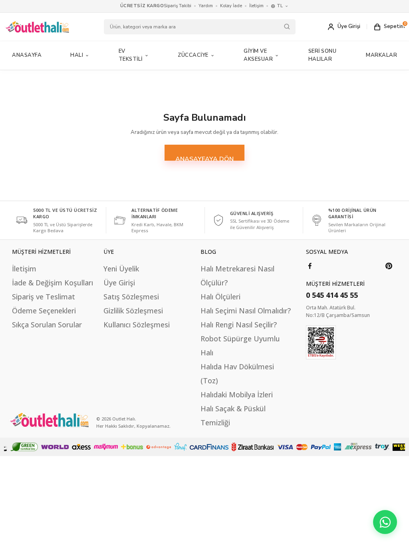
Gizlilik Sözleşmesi (133, 310)
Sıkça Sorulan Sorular (47, 324)
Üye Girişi (119, 282)
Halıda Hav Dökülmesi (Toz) (237, 373)
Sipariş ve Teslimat (43, 296)
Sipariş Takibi (177, 6)
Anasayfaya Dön (204, 158)
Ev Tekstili (131, 55)
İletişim (256, 6)
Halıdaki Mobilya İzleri (237, 394)
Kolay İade (231, 6)
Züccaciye (193, 55)
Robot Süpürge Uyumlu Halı (240, 345)
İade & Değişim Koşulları (52, 282)
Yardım (206, 6)
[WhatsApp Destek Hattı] (385, 522)
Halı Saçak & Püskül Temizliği (233, 415)
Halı (76, 55)
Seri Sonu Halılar (322, 55)
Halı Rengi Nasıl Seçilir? (239, 324)
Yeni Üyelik (121, 268)
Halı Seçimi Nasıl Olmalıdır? (246, 310)
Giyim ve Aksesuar (258, 55)
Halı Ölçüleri (220, 296)
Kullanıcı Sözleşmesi (136, 324)
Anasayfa (27, 55)
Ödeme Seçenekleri (44, 310)
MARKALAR (381, 55)
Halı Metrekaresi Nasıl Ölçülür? (237, 275)
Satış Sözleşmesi (131, 296)
